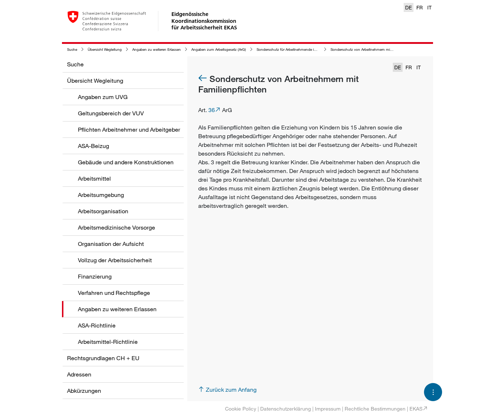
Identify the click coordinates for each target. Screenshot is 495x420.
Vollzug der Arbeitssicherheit (115, 260)
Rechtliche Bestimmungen (375, 408)
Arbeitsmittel (94, 178)
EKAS (416, 408)
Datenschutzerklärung (285, 408)
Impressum (328, 408)
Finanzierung (95, 276)
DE (408, 7)
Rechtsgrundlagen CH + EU (103, 358)
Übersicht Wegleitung (105, 49)
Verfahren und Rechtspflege (114, 292)
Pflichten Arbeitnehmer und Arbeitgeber (129, 129)
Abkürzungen (84, 390)
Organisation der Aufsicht (111, 243)
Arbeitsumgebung (101, 194)
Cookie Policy (240, 408)
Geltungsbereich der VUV (111, 113)
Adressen (79, 374)
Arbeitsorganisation (103, 211)
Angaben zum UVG (103, 96)
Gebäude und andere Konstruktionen (126, 162)
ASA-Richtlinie (97, 325)
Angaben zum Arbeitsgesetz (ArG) (218, 49)
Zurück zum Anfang (231, 389)
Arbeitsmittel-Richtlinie (108, 341)
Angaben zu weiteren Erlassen (156, 49)
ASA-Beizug (93, 145)
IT (429, 7)
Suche (72, 49)
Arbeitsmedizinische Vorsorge (116, 227)
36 (211, 110)
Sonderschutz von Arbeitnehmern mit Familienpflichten (374, 49)
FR (419, 7)
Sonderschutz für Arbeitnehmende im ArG (290, 49)
